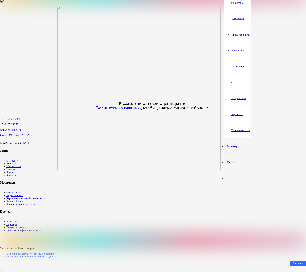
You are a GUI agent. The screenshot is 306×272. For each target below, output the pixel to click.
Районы (10, 169)
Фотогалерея (13, 192)
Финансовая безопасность (20, 204)
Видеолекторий (14, 195)
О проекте (12, 160)
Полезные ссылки (16, 227)
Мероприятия (13, 166)
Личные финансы (16, 201)
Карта (9, 172)
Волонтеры (12, 221)
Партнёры (11, 224)
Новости (11, 163)
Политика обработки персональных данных (30, 253)
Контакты (11, 175)
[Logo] (139, 169)
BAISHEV (28, 143)
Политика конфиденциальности (23, 230)
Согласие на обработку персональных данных (31, 256)
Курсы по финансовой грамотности (25, 198)
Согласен (298, 263)
